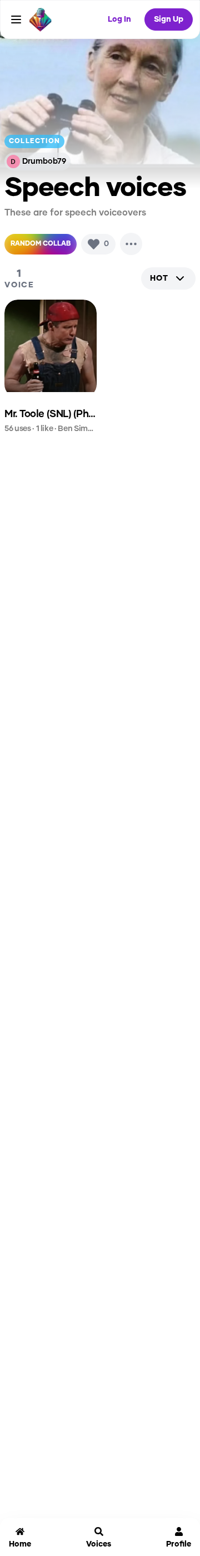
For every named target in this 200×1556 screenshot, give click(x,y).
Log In (119, 19)
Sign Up (168, 19)
